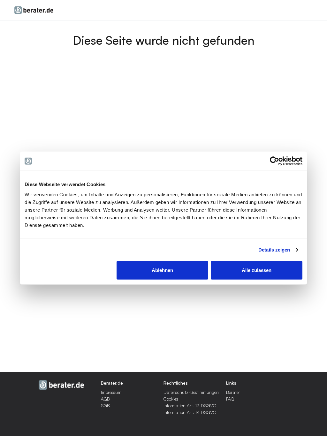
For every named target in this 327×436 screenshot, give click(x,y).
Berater (233, 392)
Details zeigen (274, 249)
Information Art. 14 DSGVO (190, 412)
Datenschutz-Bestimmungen (191, 392)
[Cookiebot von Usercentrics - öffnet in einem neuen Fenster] (274, 161)
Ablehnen (162, 270)
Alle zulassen (256, 270)
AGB (105, 399)
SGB (105, 405)
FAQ (230, 399)
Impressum (111, 392)
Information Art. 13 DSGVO (190, 405)
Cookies (171, 399)
